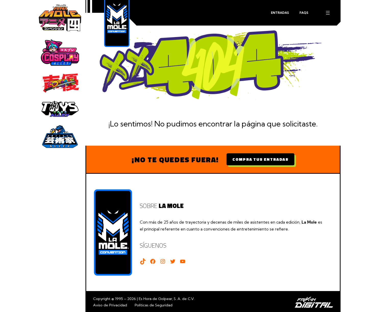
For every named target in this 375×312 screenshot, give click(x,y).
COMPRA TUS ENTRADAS (260, 159)
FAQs (303, 13)
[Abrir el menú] (328, 13)
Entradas (280, 13)
